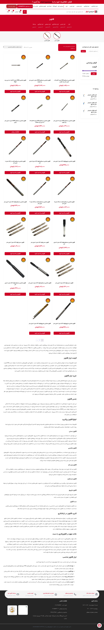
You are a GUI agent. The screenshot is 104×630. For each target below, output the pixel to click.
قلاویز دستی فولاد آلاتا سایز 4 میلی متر (64, 283)
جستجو (83, 51)
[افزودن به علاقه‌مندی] (54, 56)
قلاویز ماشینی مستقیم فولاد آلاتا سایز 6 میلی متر (15, 202)
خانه (74, 46)
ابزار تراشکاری (95, 6)
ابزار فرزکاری (86, 6)
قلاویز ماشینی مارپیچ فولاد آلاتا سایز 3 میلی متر (64, 323)
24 (24, 47)
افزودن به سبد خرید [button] (64, 91)
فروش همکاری (42, 6)
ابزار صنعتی (79, 6)
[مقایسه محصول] (54, 59)
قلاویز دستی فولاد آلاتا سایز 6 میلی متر (15, 242)
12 (27, 47)
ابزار (67, 6)
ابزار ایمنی (72, 6)
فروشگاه (55, 6)
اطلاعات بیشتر (15, 132)
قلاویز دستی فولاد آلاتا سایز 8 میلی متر (40, 242)
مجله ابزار (49, 6)
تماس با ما (35, 6)
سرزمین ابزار (60, 6)
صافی (93, 73)
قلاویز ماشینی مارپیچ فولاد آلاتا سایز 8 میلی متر (40, 323)
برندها (34, 24)
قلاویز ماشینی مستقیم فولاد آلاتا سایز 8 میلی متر (39, 283)
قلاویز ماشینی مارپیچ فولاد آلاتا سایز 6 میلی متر (64, 161)
